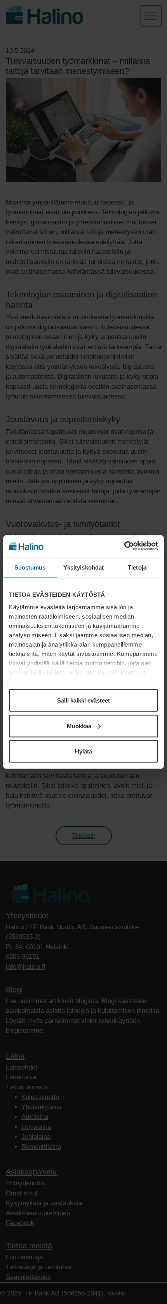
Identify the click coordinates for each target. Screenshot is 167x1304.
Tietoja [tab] (137, 567)
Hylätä (83, 751)
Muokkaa (79, 725)
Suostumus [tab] (30, 567)
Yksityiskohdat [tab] (83, 567)
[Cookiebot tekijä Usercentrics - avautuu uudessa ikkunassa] (124, 546)
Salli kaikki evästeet (83, 700)
